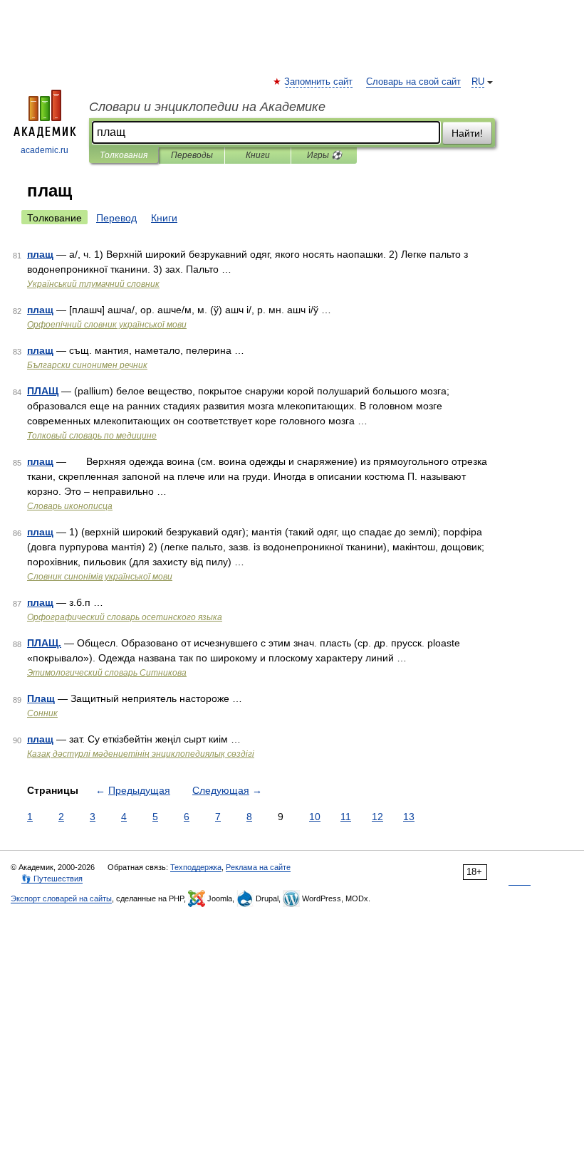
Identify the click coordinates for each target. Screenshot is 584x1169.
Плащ (41, 698)
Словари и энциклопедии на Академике (207, 107)
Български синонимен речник (87, 365)
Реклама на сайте (258, 867)
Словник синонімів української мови (99, 577)
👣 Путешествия (52, 878)
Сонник (42, 713)
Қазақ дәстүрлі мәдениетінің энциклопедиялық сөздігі (140, 754)
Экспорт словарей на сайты (61, 898)
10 (314, 816)
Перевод (116, 218)
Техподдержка (195, 867)
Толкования (123, 155)
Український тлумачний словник (93, 284)
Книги (258, 155)
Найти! (467, 133)
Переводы (192, 155)
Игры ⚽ (324, 155)
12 (377, 816)
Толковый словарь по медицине (92, 436)
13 (408, 816)
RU (477, 82)
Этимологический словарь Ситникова (107, 673)
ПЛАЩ (42, 391)
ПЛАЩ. (44, 643)
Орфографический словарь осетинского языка (124, 617)
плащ (40, 254)
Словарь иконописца (70, 506)
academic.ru (44, 150)
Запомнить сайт (319, 82)
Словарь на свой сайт (413, 82)
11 (345, 816)
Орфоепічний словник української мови (107, 325)
